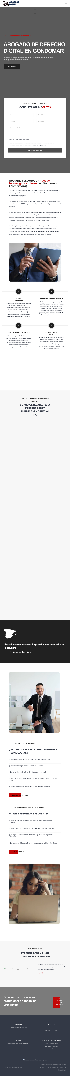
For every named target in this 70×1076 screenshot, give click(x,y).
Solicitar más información (21, 795)
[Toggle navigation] (66, 3)
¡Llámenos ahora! (18, 852)
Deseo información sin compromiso (59, 1002)
